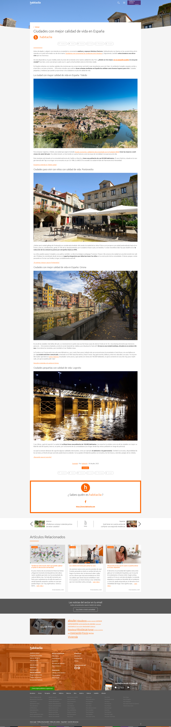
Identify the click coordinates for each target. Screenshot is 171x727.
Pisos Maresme (33, 712)
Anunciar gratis (34, 670)
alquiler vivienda (91, 621)
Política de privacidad (43, 722)
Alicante (104, 693)
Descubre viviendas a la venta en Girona (46, 363)
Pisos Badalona (89, 701)
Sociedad (75, 463)
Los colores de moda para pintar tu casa (82, 565)
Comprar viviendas (71, 712)
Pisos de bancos (56, 666)
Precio (85, 633)
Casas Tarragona (71, 707)
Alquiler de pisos (52, 697)
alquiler (72, 620)
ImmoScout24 (56, 724)
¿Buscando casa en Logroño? (42, 457)
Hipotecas (82, 629)
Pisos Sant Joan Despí (110, 716)
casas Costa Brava (71, 699)
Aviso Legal (33, 722)
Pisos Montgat (108, 707)
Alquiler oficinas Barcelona (55, 703)
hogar (91, 629)
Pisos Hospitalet (90, 712)
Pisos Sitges (126, 697)
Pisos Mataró (108, 705)
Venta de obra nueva (128, 705)
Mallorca (61, 693)
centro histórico (54, 356)
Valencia (89, 693)
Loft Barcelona (33, 707)
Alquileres (82, 620)
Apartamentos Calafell (72, 697)
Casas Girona (70, 703)
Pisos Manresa (108, 703)
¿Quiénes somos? (35, 653)
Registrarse (33, 667)
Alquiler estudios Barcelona (55, 699)
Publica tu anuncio (134, 3)
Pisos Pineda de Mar (109, 699)
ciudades (85, 468)
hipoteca (72, 629)
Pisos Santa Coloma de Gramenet (131, 703)
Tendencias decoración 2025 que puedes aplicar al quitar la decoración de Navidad (46, 566)
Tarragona (47, 693)
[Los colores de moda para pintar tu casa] (85, 554)
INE (69, 633)
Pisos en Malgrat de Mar (35, 697)
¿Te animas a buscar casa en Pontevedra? (46, 262)
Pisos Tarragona (127, 699)
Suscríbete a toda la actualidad (85, 609)
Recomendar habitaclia (36, 680)
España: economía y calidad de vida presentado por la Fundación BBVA (97, 152)
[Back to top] (167, 723)
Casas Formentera (71, 701)
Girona (40, 693)
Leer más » (40, 586)
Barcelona (32, 693)
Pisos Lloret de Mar (90, 716)
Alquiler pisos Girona (53, 707)
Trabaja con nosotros (36, 677)
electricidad (86, 626)
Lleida (54, 693)
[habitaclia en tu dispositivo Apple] (120, 688)
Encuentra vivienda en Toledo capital (44, 165)
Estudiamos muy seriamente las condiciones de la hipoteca (84, 53)
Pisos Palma (107, 697)
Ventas (91, 633)
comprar (99, 621)
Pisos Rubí (107, 710)
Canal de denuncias (73, 722)
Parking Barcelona (34, 710)
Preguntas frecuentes (36, 655)
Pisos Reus (107, 701)
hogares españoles (98, 629)
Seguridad (64, 722)
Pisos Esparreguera (71, 714)
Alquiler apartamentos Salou (36, 714)
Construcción (98, 624)
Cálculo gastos (56, 675)
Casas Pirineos (33, 701)
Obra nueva (55, 656)
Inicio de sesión (34, 665)
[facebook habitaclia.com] (78, 667)
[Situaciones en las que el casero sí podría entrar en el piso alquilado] (123, 554)
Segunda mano (56, 658)
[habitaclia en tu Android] (132, 688)
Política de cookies (55, 722)
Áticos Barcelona (34, 705)
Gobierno (92, 626)
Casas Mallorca (70, 705)
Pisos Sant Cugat (108, 714)
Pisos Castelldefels (71, 710)
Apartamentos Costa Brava (36, 699)
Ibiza (75, 693)
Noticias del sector (35, 658)
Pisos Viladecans (127, 701)
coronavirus (72, 626)
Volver (37, 27)
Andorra (81, 693)
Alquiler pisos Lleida (53, 710)
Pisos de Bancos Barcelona (36, 716)
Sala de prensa (34, 660)
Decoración (79, 626)
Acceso (76, 661)
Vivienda (73, 636)
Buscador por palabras (58, 663)
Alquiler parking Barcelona (55, 705)
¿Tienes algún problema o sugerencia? (42, 688)
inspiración (76, 633)
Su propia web (78, 658)
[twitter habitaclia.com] (75, 667)
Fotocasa (43, 724)
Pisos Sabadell (108, 712)
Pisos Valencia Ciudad (91, 707)
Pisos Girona (70, 716)
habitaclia (46, 37)
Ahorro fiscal (55, 677)
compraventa (73, 624)
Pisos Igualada (89, 714)
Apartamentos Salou (34, 703)
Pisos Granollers (89, 710)
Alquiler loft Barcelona (54, 701)
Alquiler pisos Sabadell (54, 716)
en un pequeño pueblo (121, 60)
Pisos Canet (88, 705)
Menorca (68, 693)
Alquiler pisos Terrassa (54, 714)
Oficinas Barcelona (90, 699)
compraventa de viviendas (87, 624)
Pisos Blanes (89, 703)
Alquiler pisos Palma (53, 712)
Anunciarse (77, 656)
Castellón (96, 693)
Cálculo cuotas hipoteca (58, 672)
